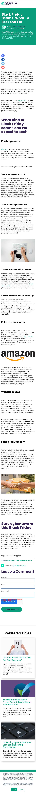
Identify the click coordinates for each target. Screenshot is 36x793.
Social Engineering (26, 560)
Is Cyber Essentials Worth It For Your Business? (17, 658)
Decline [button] (21, 789)
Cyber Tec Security (19, 26)
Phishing (4, 149)
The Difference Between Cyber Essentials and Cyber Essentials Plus (17, 702)
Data (17, 560)
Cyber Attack (10, 560)
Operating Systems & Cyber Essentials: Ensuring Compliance (17, 745)
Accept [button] (14, 789)
